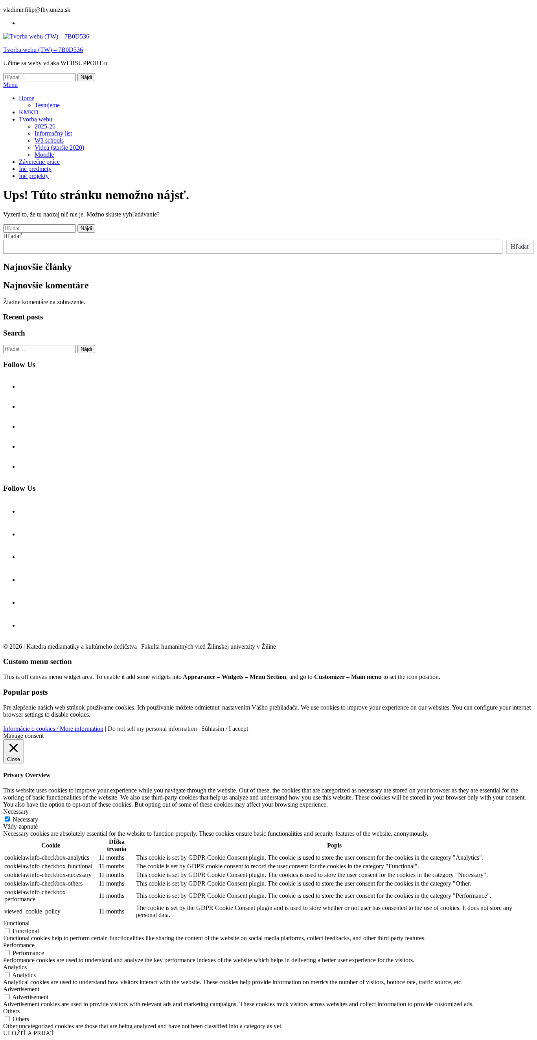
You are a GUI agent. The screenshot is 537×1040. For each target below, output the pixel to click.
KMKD (29, 112)
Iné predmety (35, 168)
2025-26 (45, 126)
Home (26, 98)
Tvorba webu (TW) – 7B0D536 (43, 49)
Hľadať (12, 236)
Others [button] (11, 1011)
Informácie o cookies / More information (53, 728)
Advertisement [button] (21, 989)
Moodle (44, 154)
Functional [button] (16, 923)
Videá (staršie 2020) (59, 147)
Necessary (25, 819)
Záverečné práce (39, 161)
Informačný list (53, 133)
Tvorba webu (35, 119)
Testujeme (47, 105)
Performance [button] (19, 945)
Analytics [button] (15, 967)
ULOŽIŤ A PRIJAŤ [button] (28, 1033)
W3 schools (49, 140)
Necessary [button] (16, 811)
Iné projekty (34, 175)
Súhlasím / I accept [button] (224, 728)
